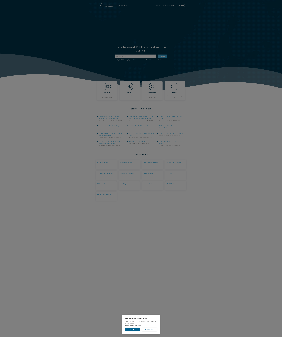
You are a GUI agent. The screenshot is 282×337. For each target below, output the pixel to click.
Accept (132, 329)
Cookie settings (149, 329)
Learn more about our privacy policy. (133, 325)
